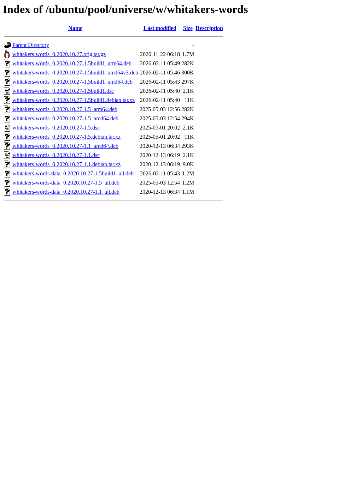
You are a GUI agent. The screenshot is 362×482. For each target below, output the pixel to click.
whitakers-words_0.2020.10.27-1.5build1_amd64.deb (72, 82)
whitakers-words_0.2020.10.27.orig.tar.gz (59, 54)
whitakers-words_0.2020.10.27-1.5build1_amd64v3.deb (75, 73)
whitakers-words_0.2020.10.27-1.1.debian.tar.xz (66, 164)
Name (75, 28)
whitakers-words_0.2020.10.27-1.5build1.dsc (63, 91)
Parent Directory (30, 45)
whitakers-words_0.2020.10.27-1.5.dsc (56, 128)
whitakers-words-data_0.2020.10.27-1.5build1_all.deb (73, 173)
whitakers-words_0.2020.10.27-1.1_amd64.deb (65, 146)
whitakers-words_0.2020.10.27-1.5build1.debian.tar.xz (73, 100)
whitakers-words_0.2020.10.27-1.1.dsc (56, 155)
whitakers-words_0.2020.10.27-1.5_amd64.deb (65, 118)
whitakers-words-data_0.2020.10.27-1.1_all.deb (65, 192)
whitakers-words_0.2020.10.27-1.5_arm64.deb (64, 109)
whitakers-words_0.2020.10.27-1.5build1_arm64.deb (72, 63)
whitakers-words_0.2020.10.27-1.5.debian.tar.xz (66, 137)
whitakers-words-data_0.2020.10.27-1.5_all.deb (65, 183)
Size (188, 28)
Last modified (160, 28)
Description (209, 28)
